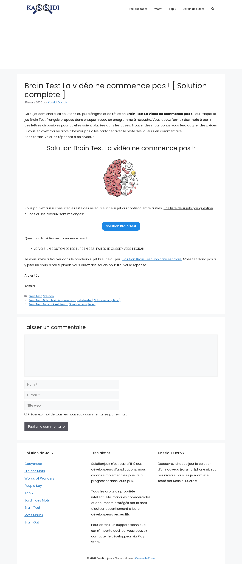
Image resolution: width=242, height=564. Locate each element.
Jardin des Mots (193, 9)
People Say (33, 485)
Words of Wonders (39, 478)
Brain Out (31, 522)
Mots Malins (33, 515)
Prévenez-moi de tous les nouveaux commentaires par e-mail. (77, 414)
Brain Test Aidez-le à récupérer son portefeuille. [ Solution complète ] (74, 300)
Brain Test (35, 296)
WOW (158, 9)
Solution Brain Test (121, 226)
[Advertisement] (121, 44)
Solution (48, 296)
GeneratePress (145, 558)
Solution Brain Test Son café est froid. (152, 259)
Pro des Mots (34, 471)
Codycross (33, 463)
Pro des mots (138, 9)
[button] (213, 9)
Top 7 (172, 9)
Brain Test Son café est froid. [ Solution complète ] (62, 304)
